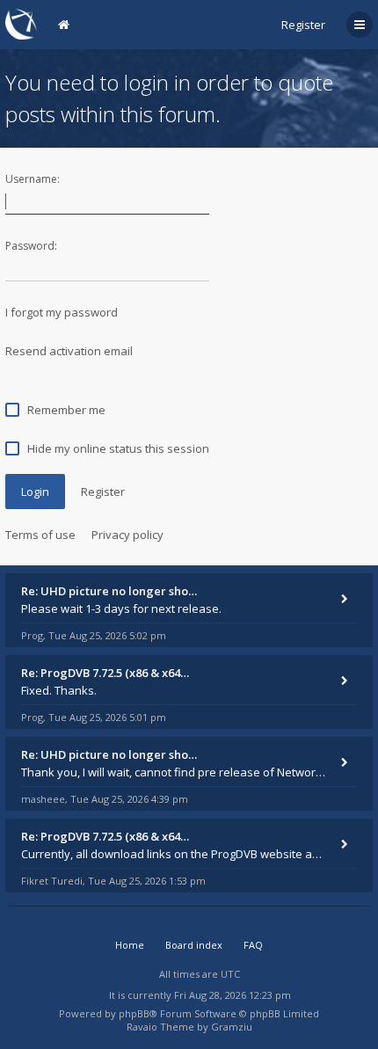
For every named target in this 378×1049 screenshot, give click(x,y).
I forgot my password (61, 312)
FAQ (253, 944)
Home (129, 944)
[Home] (21, 24)
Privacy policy (127, 535)
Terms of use (40, 535)
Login (35, 491)
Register (303, 25)
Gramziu (231, 1026)
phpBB (134, 1013)
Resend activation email (69, 351)
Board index (193, 944)
